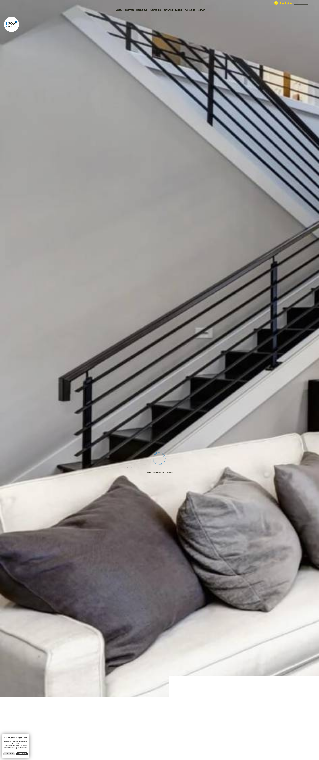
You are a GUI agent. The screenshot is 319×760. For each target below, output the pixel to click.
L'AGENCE (178, 10)
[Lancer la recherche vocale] (159, 458)
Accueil (119, 10)
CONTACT (201, 10)
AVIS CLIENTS (190, 10)
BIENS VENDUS (141, 10)
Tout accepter (22, 754)
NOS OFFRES (129, 10)
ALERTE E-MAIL (155, 10)
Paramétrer (9, 754)
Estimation (168, 10)
